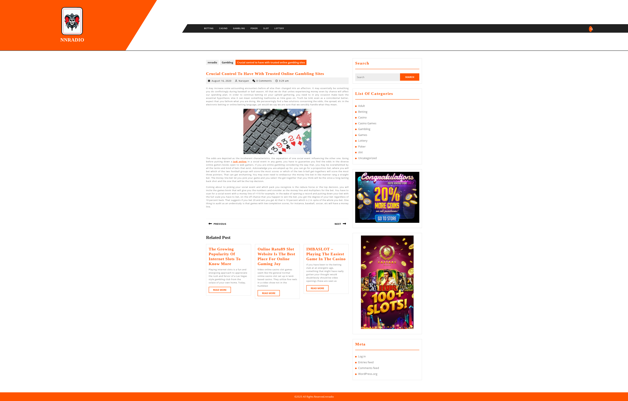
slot (266, 28)
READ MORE (222, 290)
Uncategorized (367, 158)
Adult (361, 106)
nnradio (72, 39)
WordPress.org (367, 374)
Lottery (279, 28)
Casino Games (367, 123)
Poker (254, 28)
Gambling (239, 28)
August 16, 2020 (221, 80)
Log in (362, 356)
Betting (209, 28)
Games (362, 135)
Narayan (244, 80)
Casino (223, 28)
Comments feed (368, 368)
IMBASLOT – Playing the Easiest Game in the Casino (326, 254)
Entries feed (366, 362)
